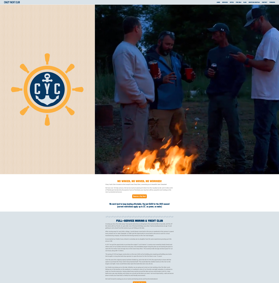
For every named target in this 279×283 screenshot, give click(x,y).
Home (218, 2)
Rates (232, 2)
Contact (264, 2)
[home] (12, 2)
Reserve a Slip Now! (139, 196)
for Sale (238, 2)
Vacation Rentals (254, 2)
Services (225, 2)
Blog (244, 2)
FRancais (272, 2)
